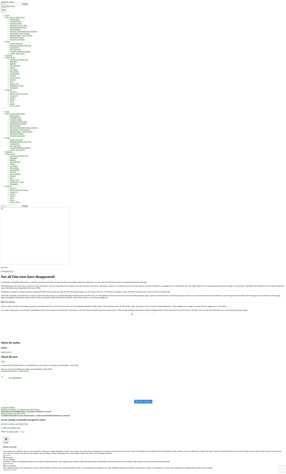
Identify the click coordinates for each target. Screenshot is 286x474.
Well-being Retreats (17, 37)
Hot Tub (13, 76)
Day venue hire (15, 49)
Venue (7, 41)
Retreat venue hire (16, 43)
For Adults (13, 70)
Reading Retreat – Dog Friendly (21, 35)
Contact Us (14, 96)
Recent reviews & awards (19, 94)
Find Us (13, 98)
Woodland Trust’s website (238, 310)
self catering (43, 365)
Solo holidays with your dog (20, 33)
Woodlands (14, 88)
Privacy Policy (15, 106)
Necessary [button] (6, 455)
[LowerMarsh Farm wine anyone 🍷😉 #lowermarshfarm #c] (214, 384)
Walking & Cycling (17, 86)
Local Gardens (15, 78)
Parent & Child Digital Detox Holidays (23, 31)
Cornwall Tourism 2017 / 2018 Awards (14, 371)
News (12, 102)
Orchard (13, 80)
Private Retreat (15, 29)
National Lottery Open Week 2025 (13, 413)
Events (12, 104)
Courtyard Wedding (8, 407)
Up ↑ (23, 432)
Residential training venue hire (20, 45)
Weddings (8, 56)
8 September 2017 (7, 271)
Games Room (15, 74)
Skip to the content (7, 2)
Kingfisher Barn (15, 21)
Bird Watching (15, 66)
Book (7, 15)
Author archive (6, 352)
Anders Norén (13, 432)
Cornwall (4, 365)
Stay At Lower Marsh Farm (15, 17)
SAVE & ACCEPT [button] (10, 470)
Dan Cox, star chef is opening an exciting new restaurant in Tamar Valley (26, 369)
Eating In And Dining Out (19, 60)
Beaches (13, 64)
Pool (11, 82)
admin (4, 347)
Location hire (14, 47)
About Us (8, 90)
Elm (9, 365)
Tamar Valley (74, 365)
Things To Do (10, 58)
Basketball (13, 62)
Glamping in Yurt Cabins (18, 25)
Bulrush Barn (14, 19)
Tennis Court (14, 84)
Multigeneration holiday (18, 27)
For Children (14, 72)
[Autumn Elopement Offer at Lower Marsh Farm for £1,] (71, 390)
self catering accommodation (58, 365)
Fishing (12, 68)
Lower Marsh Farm (8, 6)
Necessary (9, 457)
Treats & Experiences (17, 39)
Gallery (12, 100)
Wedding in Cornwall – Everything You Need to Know (20, 409)
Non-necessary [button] (8, 464)
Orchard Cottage (16, 23)
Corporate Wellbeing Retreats (20, 51)
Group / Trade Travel (17, 54)
